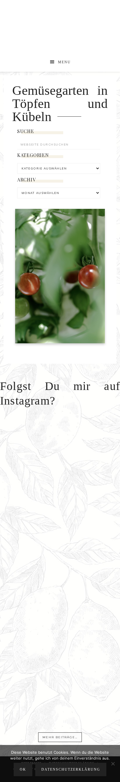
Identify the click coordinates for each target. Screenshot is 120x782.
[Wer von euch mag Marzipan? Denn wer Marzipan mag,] (60, 555)
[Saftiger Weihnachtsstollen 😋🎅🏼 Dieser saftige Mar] (60, 499)
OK (23, 769)
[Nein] (113, 764)
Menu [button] (64, 62)
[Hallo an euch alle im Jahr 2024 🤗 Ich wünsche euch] (60, 443)
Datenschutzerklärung (70, 769)
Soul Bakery (60, 28)
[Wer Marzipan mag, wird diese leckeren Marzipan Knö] (60, 724)
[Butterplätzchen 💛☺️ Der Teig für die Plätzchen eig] (60, 668)
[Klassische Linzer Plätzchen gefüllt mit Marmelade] (60, 611)
